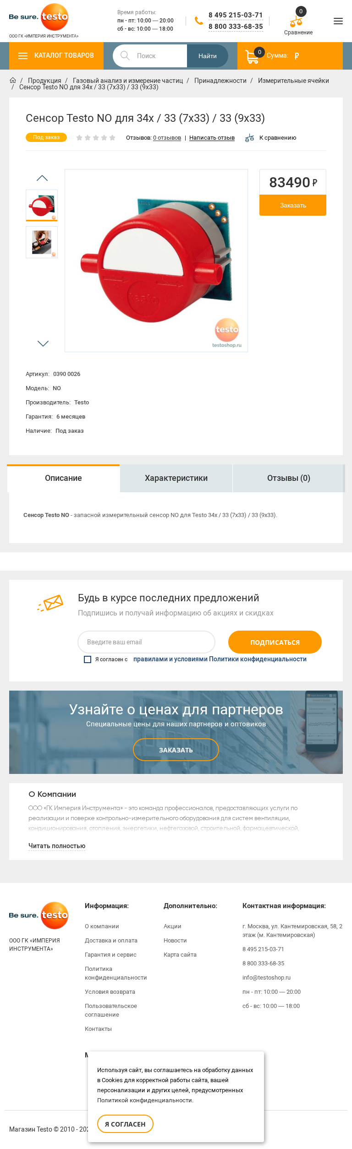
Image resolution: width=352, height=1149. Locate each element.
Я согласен (125, 1124)
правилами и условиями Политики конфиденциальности (220, 659)
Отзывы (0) (288, 478)
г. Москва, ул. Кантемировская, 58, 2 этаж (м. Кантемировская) (292, 930)
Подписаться (275, 642)
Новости (175, 940)
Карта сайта (180, 954)
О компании (102, 926)
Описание (63, 478)
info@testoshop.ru (266, 977)
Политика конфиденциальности (116, 973)
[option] (42, 206)
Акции (173, 926)
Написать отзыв (212, 138)
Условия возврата (110, 991)
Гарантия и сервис (111, 954)
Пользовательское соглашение (111, 1010)
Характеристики (176, 478)
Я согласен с (201, 659)
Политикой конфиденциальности (144, 1100)
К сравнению (278, 137)
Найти (207, 56)
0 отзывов (167, 138)
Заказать (293, 205)
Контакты (98, 1028)
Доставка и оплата (111, 940)
